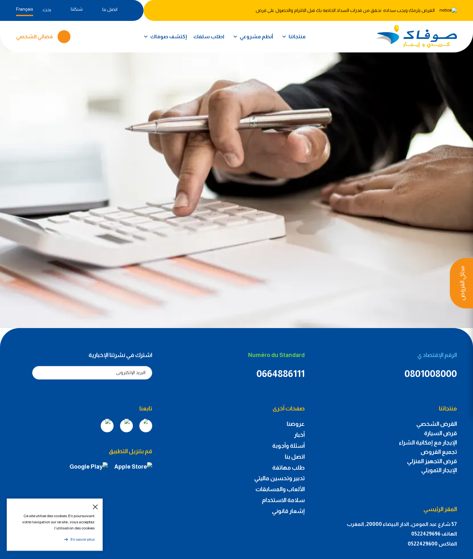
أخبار (299, 435)
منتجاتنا (297, 36)
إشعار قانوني (288, 511)
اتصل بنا (295, 457)
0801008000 (430, 373)
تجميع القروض (439, 452)
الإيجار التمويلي (439, 470)
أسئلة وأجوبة (288, 446)
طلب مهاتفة (288, 467)
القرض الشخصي (436, 424)
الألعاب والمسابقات (280, 489)
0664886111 (280, 373)
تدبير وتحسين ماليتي (279, 478)
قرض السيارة (440, 433)
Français (24, 9)
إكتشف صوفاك (168, 36)
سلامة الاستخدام (283, 500)
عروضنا (296, 424)
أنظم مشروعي (256, 36)
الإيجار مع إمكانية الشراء (428, 442)
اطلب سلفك (208, 36)
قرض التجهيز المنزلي (432, 461)
